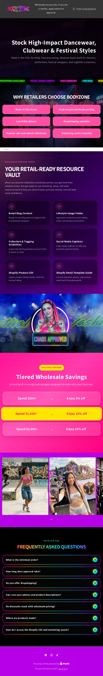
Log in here (63, 668)
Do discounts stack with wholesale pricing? (30, 606)
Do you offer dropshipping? (21, 583)
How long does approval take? (23, 571)
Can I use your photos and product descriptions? (33, 594)
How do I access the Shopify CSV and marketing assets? (37, 629)
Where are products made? (21, 618)
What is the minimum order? (22, 559)
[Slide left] (45, 519)
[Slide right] (57, 519)
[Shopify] (65, 664)
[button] (84, 8)
